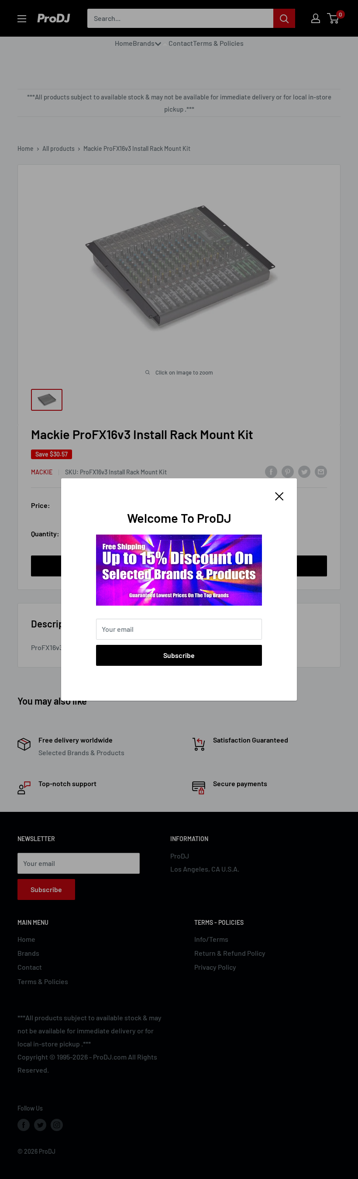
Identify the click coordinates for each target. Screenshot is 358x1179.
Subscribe (179, 655)
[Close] (279, 495)
